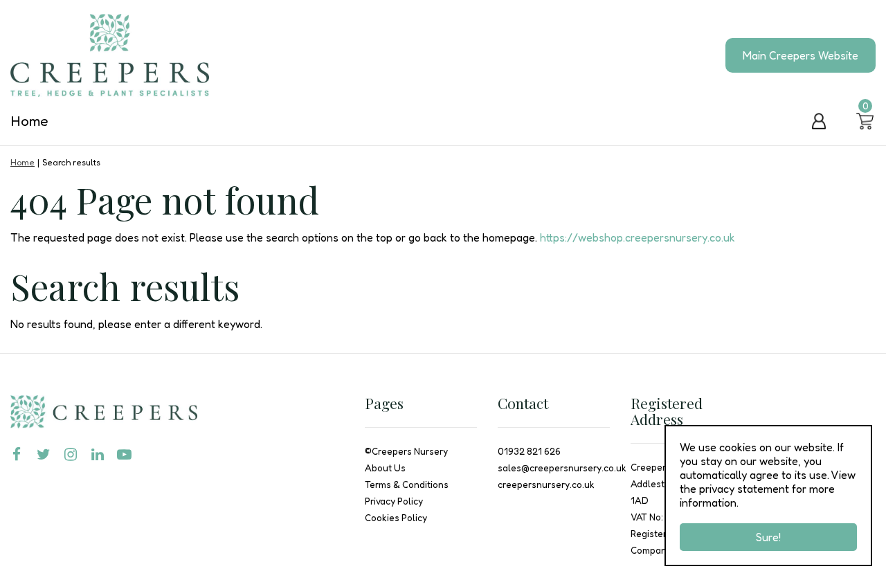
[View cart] (865, 121)
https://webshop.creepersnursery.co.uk (637, 237)
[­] (18, 454)
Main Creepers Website (800, 55)
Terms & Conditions (407, 484)
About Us (385, 467)
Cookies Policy (396, 517)
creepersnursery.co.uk (546, 484)
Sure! (768, 537)
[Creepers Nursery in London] (109, 55)
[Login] (818, 121)
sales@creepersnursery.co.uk (562, 467)
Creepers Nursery (410, 451)
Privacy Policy (394, 501)
